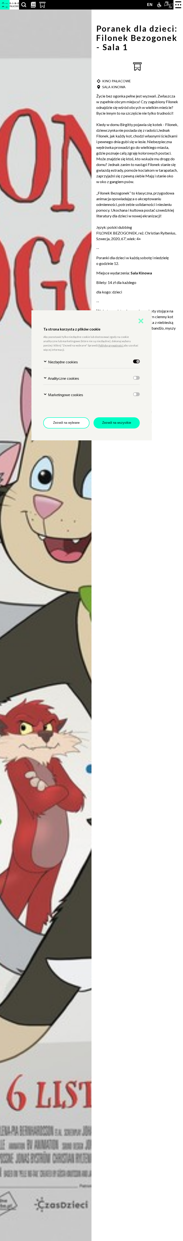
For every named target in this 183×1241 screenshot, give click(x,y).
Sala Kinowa (141, 273)
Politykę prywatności (111, 345)
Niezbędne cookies (62, 362)
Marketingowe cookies (65, 395)
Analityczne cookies (63, 378)
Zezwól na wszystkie (116, 422)
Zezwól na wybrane (66, 422)
